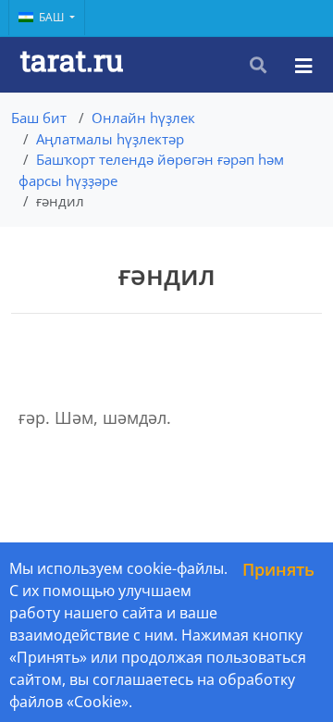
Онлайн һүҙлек (143, 117)
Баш (53, 17)
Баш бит (39, 117)
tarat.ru (71, 60)
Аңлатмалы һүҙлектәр (110, 139)
